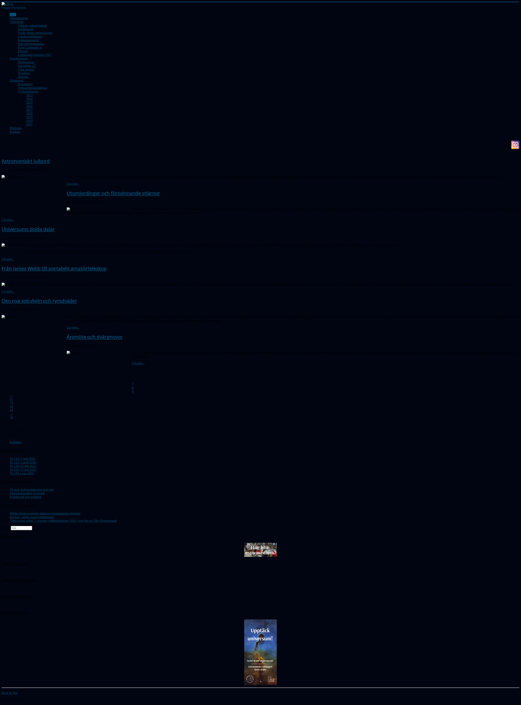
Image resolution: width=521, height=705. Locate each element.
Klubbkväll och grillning (25, 497)
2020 (29, 121)
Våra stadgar (26, 69)
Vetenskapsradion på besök (27, 493)
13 (11, 406)
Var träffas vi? (27, 66)
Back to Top (10, 693)
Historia (23, 77)
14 (11, 410)
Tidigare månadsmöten (32, 25)
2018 (29, 113)
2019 (29, 117)
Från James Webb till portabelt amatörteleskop (54, 268)
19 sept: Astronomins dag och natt (31, 489)
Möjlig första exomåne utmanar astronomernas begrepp (45, 513)
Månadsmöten (19, 18)
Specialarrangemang (31, 44)
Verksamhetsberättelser (32, 88)
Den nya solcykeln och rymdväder (39, 300)
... (11, 395)
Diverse (23, 51)
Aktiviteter (16, 22)
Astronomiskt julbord (26, 161)
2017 (29, 110)
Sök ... (6, 528)
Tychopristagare (28, 91)
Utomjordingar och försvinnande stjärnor (113, 193)
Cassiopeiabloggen (30, 36)
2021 (29, 124)
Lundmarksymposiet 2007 (34, 55)
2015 (29, 102)
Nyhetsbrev (25, 84)
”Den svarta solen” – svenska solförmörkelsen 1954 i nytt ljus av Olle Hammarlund (63, 520)
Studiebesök (26, 29)
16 (11, 417)
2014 (29, 99)
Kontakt (15, 132)
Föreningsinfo (19, 58)
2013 (29, 95)
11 (11, 399)
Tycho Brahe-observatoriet (35, 33)
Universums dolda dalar (28, 229)
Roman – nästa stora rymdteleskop (32, 517)
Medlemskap (26, 62)
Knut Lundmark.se (30, 47)
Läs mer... (73, 183)
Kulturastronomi (28, 40)
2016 (29, 106)
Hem (13, 14)
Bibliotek (16, 128)
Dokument (16, 80)
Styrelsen (24, 73)
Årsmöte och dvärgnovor (95, 336)
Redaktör (16, 442)
